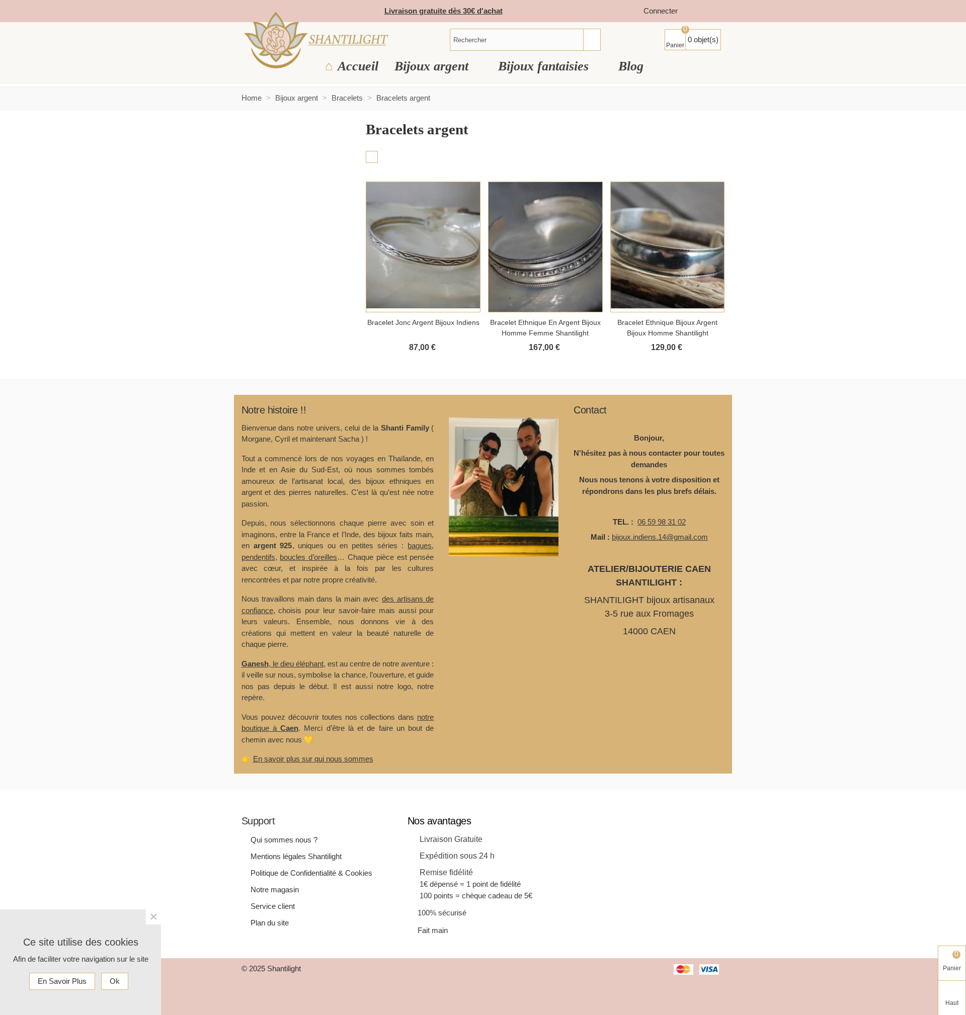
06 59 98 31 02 (661, 522)
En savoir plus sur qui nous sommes (313, 758)
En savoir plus (62, 981)
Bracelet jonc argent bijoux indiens (423, 322)
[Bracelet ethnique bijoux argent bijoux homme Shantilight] (668, 247)
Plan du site (270, 922)
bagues (420, 545)
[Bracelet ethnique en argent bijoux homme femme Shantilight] (545, 247)
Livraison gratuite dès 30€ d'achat (443, 11)
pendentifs (258, 557)
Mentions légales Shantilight (296, 856)
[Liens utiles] (695, 11)
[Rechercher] (591, 39)
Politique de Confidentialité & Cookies (311, 873)
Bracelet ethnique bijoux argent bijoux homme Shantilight (667, 327)
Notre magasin (275, 889)
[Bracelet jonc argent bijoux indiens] (423, 247)
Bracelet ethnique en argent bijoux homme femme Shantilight (545, 327)
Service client (273, 906)
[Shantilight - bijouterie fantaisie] (316, 40)
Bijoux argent (433, 66)
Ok (115, 981)
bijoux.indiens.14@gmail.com (660, 537)
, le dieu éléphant (283, 663)
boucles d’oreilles (308, 557)
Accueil (358, 66)
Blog (630, 66)
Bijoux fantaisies (545, 66)
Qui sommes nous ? (284, 839)
